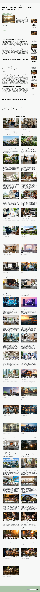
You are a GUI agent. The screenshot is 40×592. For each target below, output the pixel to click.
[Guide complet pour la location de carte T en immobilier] (11, 373)
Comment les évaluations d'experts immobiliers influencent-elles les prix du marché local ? (11, 520)
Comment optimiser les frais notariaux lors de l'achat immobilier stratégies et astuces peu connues (11, 413)
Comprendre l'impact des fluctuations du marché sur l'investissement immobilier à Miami (11, 574)
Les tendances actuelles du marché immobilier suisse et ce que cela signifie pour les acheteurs (28, 520)
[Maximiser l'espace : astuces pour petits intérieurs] (11, 176)
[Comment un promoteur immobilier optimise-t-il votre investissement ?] (11, 337)
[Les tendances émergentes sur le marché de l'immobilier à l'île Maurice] (29, 230)
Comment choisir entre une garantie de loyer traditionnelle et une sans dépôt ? (11, 431)
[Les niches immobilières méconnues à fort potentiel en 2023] (29, 409)
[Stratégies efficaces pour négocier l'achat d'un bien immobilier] (29, 462)
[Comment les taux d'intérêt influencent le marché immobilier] (29, 552)
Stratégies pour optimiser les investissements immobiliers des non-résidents (11, 484)
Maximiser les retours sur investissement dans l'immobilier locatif (11, 216)
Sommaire (5, 25)
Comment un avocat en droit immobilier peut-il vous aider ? (34, 37)
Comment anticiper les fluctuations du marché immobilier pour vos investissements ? (11, 234)
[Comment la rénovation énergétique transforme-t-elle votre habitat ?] (11, 355)
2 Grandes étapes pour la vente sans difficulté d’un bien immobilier (34, 63)
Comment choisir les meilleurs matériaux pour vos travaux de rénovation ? (28, 341)
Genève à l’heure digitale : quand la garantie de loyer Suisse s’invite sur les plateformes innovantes (28, 163)
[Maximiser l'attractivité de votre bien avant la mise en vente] (11, 319)
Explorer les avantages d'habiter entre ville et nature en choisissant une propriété (29, 377)
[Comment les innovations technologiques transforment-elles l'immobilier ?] (29, 319)
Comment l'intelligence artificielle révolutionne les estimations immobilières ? (29, 306)
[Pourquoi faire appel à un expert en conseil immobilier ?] (34, 46)
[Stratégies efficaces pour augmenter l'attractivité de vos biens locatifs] (11, 266)
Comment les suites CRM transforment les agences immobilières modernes (28, 484)
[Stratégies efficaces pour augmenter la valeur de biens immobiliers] (29, 266)
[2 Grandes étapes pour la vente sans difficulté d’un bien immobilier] (34, 58)
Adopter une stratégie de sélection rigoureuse (8, 28)
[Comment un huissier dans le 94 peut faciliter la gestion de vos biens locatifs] (11, 194)
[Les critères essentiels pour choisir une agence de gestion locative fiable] (11, 534)
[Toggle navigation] (3, 1)
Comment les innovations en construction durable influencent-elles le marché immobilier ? (29, 288)
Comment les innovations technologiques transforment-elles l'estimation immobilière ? (11, 306)
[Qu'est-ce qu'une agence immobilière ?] (34, 21)
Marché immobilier (6, 5)
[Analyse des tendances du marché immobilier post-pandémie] (29, 427)
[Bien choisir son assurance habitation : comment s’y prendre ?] (34, 72)
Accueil (2, 5)
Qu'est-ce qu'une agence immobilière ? (34, 24)
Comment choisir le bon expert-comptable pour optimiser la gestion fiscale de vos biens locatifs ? (11, 502)
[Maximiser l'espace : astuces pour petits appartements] (11, 248)
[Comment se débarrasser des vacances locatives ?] (34, 85)
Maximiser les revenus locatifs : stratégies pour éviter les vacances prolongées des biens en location (28, 538)
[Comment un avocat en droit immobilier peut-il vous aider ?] (34, 33)
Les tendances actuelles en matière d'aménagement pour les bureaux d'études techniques (11, 556)
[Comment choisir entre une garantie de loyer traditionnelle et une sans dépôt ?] (11, 427)
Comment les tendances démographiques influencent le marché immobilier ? (28, 198)
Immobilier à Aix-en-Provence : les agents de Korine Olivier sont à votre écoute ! (28, 359)
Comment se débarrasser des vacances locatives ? (34, 89)
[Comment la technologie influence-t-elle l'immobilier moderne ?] (29, 248)
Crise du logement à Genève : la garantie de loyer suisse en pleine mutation (29, 127)
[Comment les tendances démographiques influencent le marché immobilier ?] (29, 194)
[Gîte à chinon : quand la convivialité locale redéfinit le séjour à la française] (11, 158)
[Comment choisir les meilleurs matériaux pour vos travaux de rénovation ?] (29, 337)
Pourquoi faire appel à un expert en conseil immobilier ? (34, 50)
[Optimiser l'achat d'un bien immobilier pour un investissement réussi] (11, 391)
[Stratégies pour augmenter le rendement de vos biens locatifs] (29, 212)
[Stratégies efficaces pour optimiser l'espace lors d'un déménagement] (29, 176)
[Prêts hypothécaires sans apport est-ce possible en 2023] (29, 391)
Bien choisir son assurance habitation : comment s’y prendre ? (34, 76)
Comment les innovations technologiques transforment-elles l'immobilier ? (28, 324)
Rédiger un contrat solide (5, 30)
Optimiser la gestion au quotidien (6, 32)
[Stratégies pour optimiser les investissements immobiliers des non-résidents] (11, 480)
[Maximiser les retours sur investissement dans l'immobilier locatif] (11, 212)
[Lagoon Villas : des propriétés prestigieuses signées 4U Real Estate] (11, 462)
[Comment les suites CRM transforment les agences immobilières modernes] (29, 480)
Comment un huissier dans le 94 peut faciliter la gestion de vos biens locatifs (11, 198)
